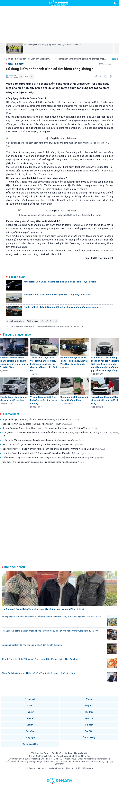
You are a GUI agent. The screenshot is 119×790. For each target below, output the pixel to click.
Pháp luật (88, 705)
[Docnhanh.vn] (59, 781)
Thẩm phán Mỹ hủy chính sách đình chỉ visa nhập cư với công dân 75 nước (43, 440)
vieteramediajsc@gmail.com (97, 759)
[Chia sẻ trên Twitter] (100, 76)
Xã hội (30, 705)
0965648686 (71, 759)
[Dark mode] (115, 3)
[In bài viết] (111, 76)
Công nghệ (30, 737)
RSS (78, 768)
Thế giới (30, 712)
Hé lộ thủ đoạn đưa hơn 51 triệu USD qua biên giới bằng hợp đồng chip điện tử (46, 453)
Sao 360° (89, 731)
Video (89, 699)
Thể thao (89, 712)
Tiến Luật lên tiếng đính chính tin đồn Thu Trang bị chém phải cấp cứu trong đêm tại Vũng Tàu (53, 457)
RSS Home (88, 768)
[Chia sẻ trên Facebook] (96, 76)
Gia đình (89, 725)
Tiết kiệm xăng (32, 321)
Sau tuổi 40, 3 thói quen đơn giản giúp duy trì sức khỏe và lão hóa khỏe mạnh (45, 462)
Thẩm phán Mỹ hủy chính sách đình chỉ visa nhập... (62, 58)
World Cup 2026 (30, 744)
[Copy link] (106, 76)
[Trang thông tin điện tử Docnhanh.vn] (58, 3)
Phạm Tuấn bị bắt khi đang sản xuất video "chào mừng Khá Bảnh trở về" (40, 419)
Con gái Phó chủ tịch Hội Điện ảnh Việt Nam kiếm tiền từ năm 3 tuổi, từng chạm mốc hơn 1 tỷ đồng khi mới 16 (60, 434)
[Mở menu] (3, 3)
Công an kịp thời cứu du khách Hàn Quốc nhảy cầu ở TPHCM (37, 424)
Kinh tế (30, 718)
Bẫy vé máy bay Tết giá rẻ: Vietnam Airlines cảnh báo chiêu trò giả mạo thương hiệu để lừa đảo (53, 449)
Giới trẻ (89, 718)
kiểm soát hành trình (49, 321)
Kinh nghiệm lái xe (17, 321)
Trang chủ (30, 699)
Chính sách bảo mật (35, 768)
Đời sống (30, 731)
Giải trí (30, 725)
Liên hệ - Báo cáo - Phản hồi (61, 768)
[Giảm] (21, 76)
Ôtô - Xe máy (89, 737)
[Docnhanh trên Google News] (12, 76)
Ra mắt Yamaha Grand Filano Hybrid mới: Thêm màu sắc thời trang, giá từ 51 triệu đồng (50, 428)
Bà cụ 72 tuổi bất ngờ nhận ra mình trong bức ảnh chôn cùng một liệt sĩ (42, 444)
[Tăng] (31, 76)
